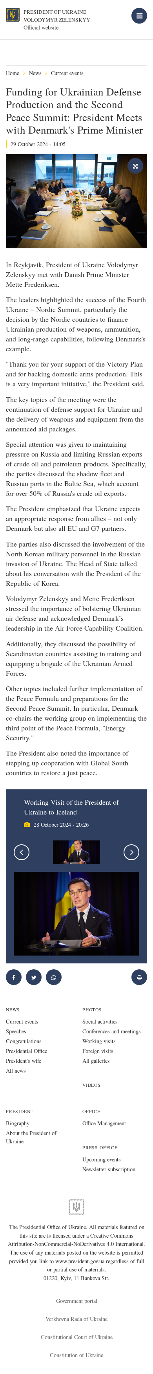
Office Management (104, 1123)
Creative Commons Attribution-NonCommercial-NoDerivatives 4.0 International (76, 1240)
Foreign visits (97, 1051)
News (35, 73)
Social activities (100, 1021)
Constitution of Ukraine (76, 1355)
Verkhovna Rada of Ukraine (76, 1319)
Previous (21, 852)
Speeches (16, 1031)
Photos (92, 1010)
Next (131, 852)
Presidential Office (26, 1051)
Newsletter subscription (108, 1169)
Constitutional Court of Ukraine (77, 1337)
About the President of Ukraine (31, 1137)
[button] (34, 977)
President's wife (23, 1060)
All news (16, 1070)
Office (91, 1111)
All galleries (96, 1060)
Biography (17, 1123)
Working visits (99, 1041)
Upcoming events (101, 1159)
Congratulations (24, 1041)
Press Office (100, 1147)
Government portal (76, 1300)
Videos (91, 1085)
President (19, 1111)
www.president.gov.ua (80, 1261)
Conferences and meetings (111, 1031)
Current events (67, 73)
